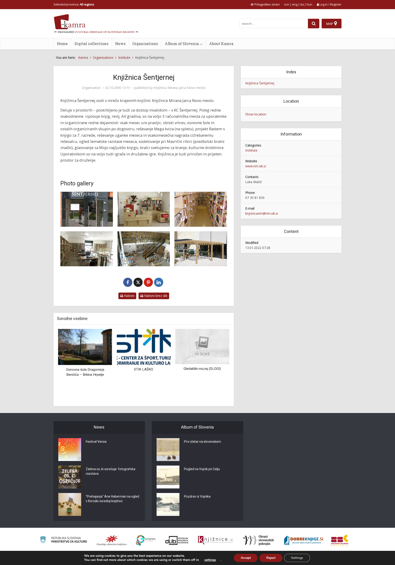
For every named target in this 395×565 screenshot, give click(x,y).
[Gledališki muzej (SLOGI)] (202, 346)
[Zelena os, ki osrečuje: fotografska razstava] (69, 477)
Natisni (128, 295)
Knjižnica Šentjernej (259, 83)
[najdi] (313, 23)
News (120, 43)
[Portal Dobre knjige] (303, 540)
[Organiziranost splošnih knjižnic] (111, 540)
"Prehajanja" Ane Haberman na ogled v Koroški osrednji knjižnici (112, 499)
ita (302, 4)
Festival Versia (96, 441)
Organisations (145, 43)
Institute (251, 150)
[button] (218, 365)
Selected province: (73, 4)
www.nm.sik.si (255, 166)
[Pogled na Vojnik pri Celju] (168, 477)
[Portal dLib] (176, 540)
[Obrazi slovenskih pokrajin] (258, 540)
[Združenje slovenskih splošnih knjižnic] (215, 540)
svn (286, 4)
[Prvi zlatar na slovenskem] (168, 449)
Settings (297, 558)
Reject (270, 558)
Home (62, 43)
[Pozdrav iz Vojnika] (168, 504)
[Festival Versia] (69, 449)
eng (294, 4)
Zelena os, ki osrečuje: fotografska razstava (110, 471)
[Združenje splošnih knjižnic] (339, 540)
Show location (255, 114)
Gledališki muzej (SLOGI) (202, 369)
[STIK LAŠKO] (144, 346)
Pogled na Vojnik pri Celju (202, 469)
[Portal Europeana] (145, 540)
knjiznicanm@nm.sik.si (261, 213)
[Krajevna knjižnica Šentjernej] (86, 209)
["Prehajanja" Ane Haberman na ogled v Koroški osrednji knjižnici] (69, 504)
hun (309, 4)
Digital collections (91, 43)
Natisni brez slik (155, 295)
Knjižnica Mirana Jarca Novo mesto (180, 88)
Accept (246, 558)
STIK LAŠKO (143, 369)
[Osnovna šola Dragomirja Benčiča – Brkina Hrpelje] (85, 346)
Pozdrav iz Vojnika (197, 496)
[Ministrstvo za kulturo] (63, 540)
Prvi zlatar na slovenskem (202, 441)
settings (210, 560)
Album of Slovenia (182, 43)
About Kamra (221, 43)
